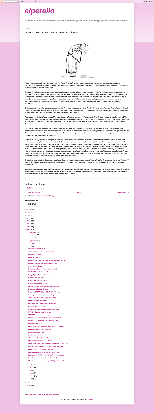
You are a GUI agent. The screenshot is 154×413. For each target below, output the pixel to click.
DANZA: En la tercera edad (37, 335)
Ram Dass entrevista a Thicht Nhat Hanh (42, 358)
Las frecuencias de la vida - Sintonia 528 (42, 263)
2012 (29, 224)
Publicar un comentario (35, 188)
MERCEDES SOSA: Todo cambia (39, 249)
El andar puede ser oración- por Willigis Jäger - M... (46, 361)
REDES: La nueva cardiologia (38, 300)
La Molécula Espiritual (36, 332)
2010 (29, 229)
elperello (40, 11)
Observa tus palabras (36, 277)
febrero (31, 376)
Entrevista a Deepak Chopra (38, 289)
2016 (29, 212)
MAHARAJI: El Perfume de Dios (39, 272)
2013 (29, 221)
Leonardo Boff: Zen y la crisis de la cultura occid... (46, 355)
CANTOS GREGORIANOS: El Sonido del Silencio (45, 346)
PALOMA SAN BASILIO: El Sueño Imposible (43, 309)
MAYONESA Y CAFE (35, 266)
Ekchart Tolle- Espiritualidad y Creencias (42, 303)
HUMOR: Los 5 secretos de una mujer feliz (43, 320)
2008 (29, 385)
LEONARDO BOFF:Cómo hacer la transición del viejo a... (48, 260)
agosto (31, 243)
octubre (32, 238)
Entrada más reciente (32, 192)
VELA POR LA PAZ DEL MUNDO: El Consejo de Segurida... (48, 343)
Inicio (79, 192)
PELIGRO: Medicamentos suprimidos (41, 315)
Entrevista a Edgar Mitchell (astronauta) (42, 269)
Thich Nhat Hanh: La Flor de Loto (40, 338)
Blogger (90, 399)
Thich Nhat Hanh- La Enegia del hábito (42, 297)
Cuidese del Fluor (34, 257)
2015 (29, 215)
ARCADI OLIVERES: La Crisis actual (41, 252)
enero (31, 378)
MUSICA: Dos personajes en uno (40, 312)
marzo (31, 373)
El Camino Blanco (34, 255)
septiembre (33, 241)
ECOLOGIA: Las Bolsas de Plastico (40, 341)
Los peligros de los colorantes (39, 275)
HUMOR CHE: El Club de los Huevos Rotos (43, 352)
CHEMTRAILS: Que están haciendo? (41, 349)
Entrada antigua (123, 192)
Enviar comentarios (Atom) (44, 196)
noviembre (33, 235)
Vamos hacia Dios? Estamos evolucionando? (44, 318)
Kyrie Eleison (33, 323)
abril (30, 370)
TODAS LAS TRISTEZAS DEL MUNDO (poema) (44, 292)
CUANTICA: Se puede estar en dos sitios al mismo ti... (47, 326)
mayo (31, 367)
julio (30, 246)
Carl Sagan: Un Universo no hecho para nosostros (46, 295)
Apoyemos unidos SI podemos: (39, 329)
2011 (28, 227)
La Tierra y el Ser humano (37, 306)
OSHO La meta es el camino (38, 283)
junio (31, 364)
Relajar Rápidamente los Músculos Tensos (43, 286)
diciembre (32, 232)
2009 (29, 382)
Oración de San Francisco (37, 280)
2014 (29, 218)
